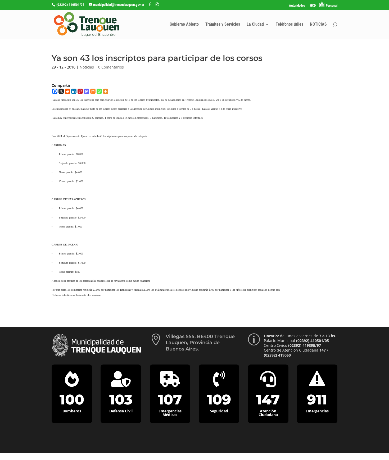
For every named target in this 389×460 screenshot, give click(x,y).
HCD (313, 5)
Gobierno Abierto (184, 24)
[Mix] (93, 91)
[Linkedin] (73, 91)
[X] (61, 91)
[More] (105, 91)
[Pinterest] (80, 91)
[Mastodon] (86, 91)
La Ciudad (255, 24)
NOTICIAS (318, 24)
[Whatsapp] (99, 91)
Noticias (87, 67)
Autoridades (297, 5)
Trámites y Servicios (222, 24)
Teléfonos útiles (289, 24)
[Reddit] (67, 91)
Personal (331, 5)
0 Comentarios (111, 67)
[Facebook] (54, 91)
